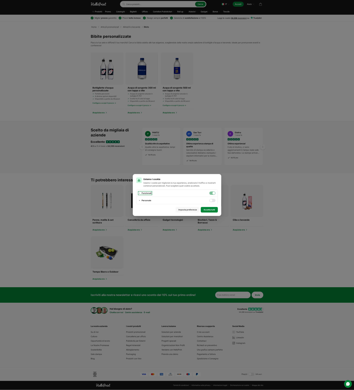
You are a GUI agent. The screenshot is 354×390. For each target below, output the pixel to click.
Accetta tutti (209, 209)
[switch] (212, 193)
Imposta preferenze (187, 209)
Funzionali (147, 193)
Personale (146, 200)
